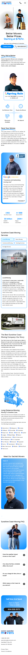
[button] (14, 555)
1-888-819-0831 (5, 638)
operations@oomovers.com (8, 640)
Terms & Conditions (6, 651)
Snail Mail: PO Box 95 (6, 642)
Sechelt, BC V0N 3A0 (6, 644)
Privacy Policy (4, 649)
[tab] (7, 239)
